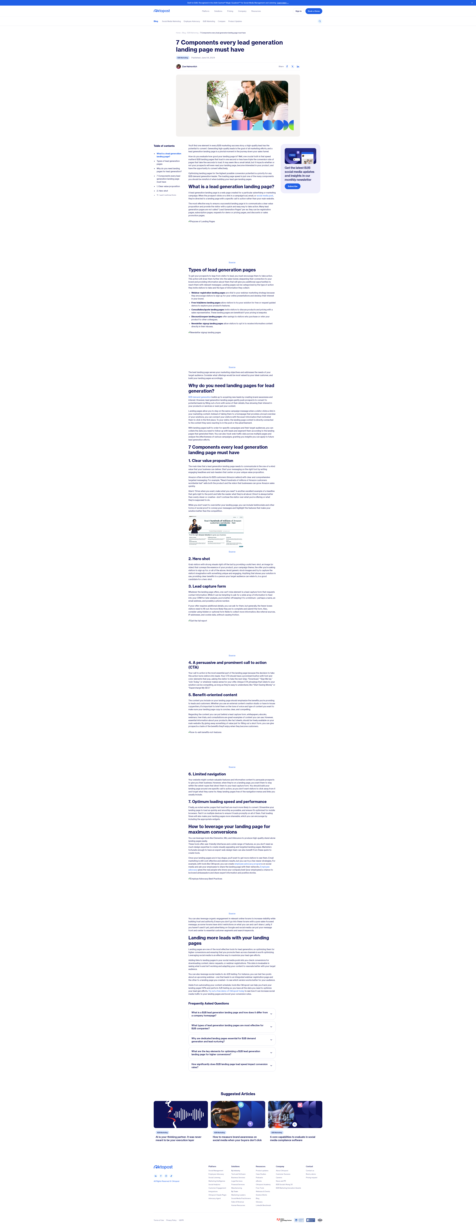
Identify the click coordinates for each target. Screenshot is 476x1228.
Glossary (259, 1202)
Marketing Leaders (238, 1195)
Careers (279, 1177)
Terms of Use (159, 1220)
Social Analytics (214, 1184)
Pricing (230, 11)
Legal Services (236, 1181)
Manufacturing (236, 1188)
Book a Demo (314, 11)
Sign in (299, 11)
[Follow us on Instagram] (166, 1176)
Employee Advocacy (192, 21)
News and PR (281, 1181)
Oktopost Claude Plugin (217, 1195)
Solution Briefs (261, 1195)
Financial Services (238, 1184)
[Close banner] (472, 2)
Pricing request (311, 1177)
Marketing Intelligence (216, 1181)
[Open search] (319, 21)
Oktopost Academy (263, 1184)
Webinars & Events (263, 1191)
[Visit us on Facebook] (161, 1176)
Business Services (238, 1177)
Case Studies (261, 1174)
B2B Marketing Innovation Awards (288, 1188)
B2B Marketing (209, 21)
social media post (265, 195)
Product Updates (235, 21)
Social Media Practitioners (241, 1198)
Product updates (262, 1170)
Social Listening (214, 1177)
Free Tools (260, 1188)
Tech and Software (238, 1174)
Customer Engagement (217, 1188)
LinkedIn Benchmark (263, 1205)
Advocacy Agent (214, 1198)
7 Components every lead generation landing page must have (168, 179)
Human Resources (238, 1205)
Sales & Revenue (237, 1202)
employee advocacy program (248, 864)
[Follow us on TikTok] (171, 1176)
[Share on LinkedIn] (298, 66)
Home (178, 33)
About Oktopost (282, 1170)
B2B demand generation (199, 397)
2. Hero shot (162, 191)
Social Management (215, 1170)
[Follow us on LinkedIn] (156, 1176)
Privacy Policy (171, 1220)
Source (232, 262)
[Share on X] (293, 66)
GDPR (181, 1220)
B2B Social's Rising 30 (284, 1184)
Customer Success (283, 1174)
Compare (221, 21)
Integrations (213, 1191)
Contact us (310, 1170)
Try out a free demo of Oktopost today (226, 991)
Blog (156, 21)
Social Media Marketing (171, 21)
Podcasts (259, 1177)
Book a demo (311, 1174)
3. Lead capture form (166, 195)
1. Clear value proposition (168, 186)
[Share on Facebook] (287, 66)
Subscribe (292, 186)
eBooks (259, 1181)
